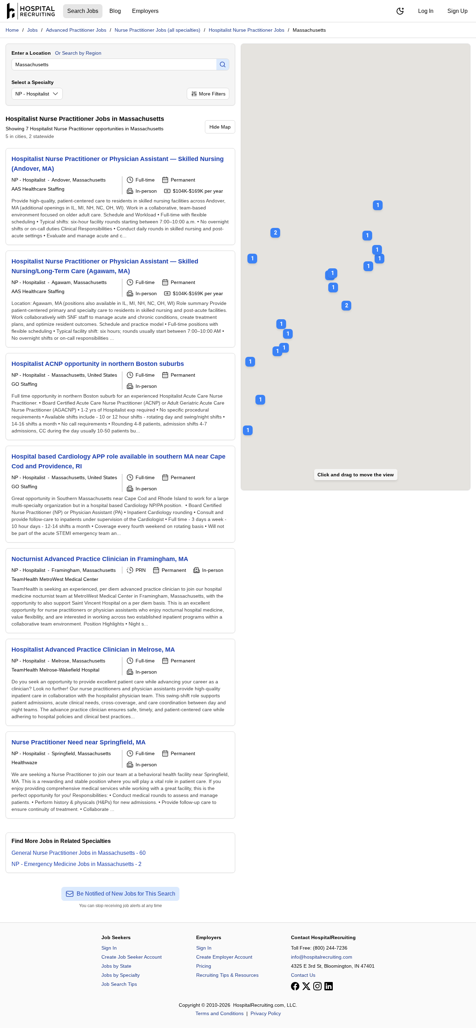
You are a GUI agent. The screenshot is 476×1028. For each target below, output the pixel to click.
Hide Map (220, 127)
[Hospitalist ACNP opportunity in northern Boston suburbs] (120, 396)
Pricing (203, 966)
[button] (346, 301)
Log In (425, 11)
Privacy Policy (266, 1013)
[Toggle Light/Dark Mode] (400, 11)
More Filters (212, 94)
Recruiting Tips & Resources (227, 975)
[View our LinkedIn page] (328, 986)
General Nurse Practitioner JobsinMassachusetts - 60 (78, 853)
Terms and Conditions (219, 1013)
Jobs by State (116, 966)
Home (12, 30)
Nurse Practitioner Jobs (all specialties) (157, 30)
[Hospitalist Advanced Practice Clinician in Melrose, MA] (120, 682)
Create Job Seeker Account (131, 957)
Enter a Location (31, 53)
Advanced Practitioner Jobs (76, 30)
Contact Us (303, 975)
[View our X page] (306, 986)
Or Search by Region (78, 53)
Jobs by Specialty (120, 975)
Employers (145, 11)
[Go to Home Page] (31, 11)
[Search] (222, 64)
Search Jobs (82, 11)
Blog (115, 11)
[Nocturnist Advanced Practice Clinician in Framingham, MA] (120, 590)
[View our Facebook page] (295, 986)
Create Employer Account (224, 957)
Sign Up (457, 11)
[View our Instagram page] (317, 986)
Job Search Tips (119, 984)
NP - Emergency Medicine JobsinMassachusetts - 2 (76, 864)
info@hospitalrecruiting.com (321, 957)
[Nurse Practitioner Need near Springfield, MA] (120, 775)
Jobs (32, 30)
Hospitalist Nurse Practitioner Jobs (246, 30)
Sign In (109, 948)
